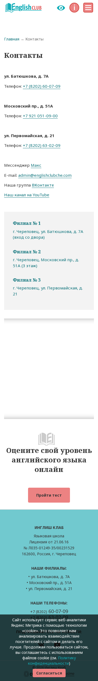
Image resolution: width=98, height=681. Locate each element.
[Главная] (23, 7)
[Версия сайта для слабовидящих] (61, 8)
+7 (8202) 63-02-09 (41, 145)
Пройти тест (49, 495)
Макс (36, 165)
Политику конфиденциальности (52, 660)
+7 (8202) (49, 611)
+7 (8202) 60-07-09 (41, 86)
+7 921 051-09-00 (40, 115)
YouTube (41, 194)
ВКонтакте (43, 185)
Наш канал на (18, 194)
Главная (11, 39)
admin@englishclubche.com (45, 175)
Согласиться (49, 673)
